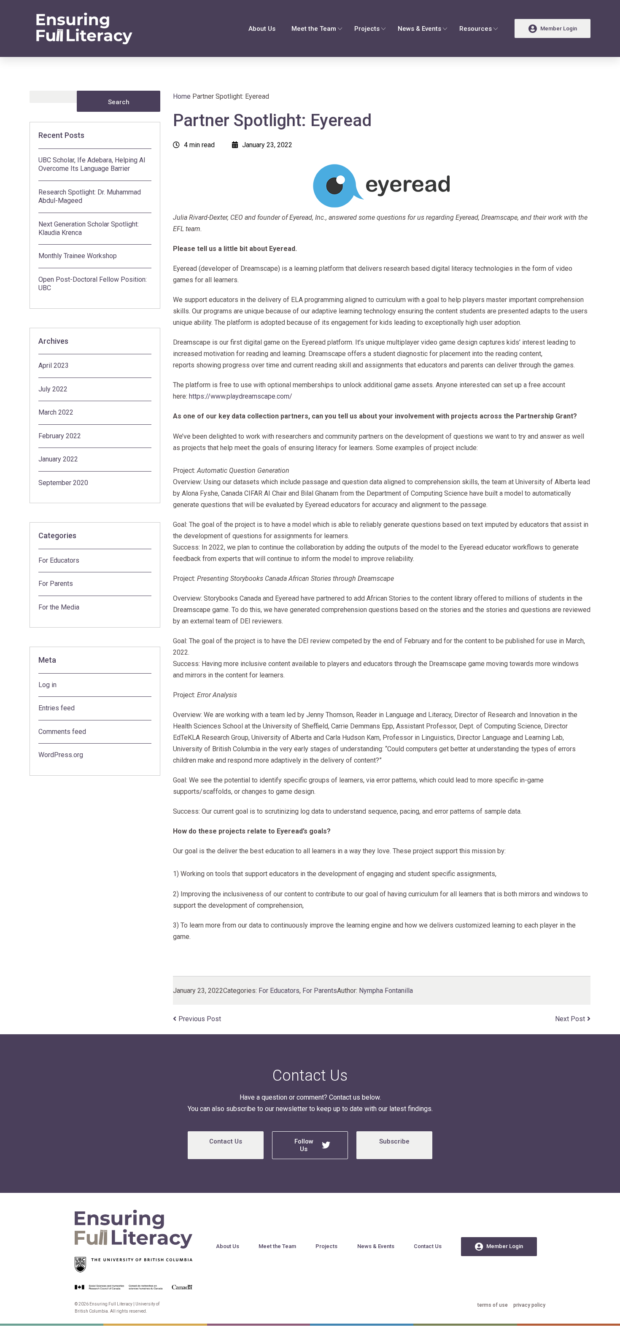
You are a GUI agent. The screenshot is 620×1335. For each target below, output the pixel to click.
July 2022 (52, 389)
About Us (261, 28)
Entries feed (56, 708)
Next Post (570, 1019)
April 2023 (53, 365)
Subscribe (394, 1141)
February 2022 (59, 436)
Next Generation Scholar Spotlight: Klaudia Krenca (88, 228)
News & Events (419, 28)
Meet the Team (313, 28)
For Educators (58, 560)
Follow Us (303, 1145)
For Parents (55, 584)
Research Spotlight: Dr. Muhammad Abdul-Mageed (89, 196)
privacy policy (529, 1305)
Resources (475, 28)
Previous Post (199, 1019)
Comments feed (62, 732)
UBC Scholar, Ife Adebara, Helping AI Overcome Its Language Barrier (92, 164)
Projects (367, 28)
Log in (47, 685)
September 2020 (63, 483)
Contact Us (225, 1141)
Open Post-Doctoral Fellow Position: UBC (92, 283)
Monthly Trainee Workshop (77, 256)
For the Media (58, 607)
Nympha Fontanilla (386, 991)
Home (182, 96)
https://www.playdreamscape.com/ (239, 396)
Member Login (504, 1246)
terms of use (492, 1305)
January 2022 (58, 459)
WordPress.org (60, 755)
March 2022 (55, 412)
